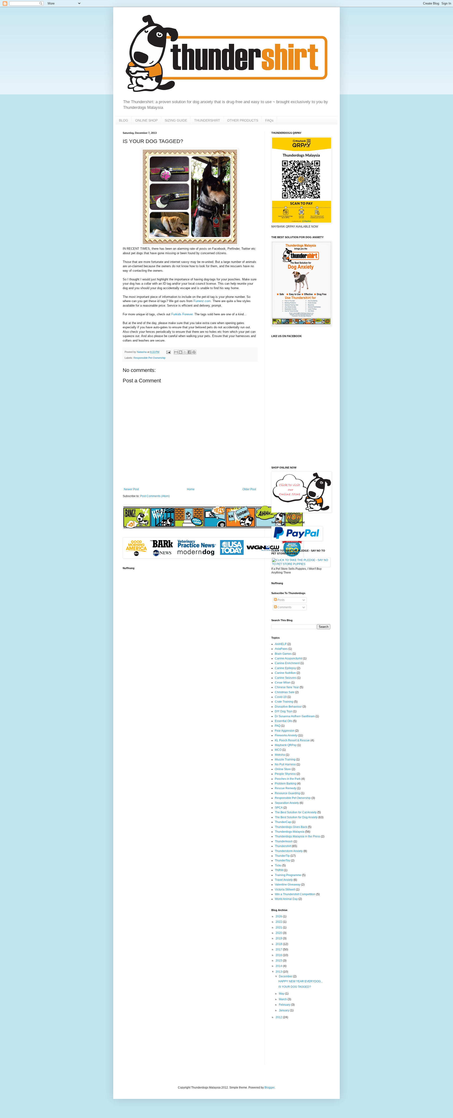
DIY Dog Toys (283, 711)
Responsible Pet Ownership (149, 357)
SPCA (279, 807)
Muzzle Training (285, 759)
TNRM (279, 870)
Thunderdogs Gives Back (291, 827)
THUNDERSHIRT (207, 120)
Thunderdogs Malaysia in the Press (297, 836)
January (284, 1010)
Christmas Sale (284, 692)
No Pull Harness (285, 764)
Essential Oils (283, 721)
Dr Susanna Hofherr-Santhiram (295, 716)
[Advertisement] (286, 1041)
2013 (279, 971)
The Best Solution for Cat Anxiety (296, 812)
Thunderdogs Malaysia (289, 831)
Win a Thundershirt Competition (295, 894)
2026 (279, 916)
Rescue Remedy (285, 788)
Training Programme (288, 875)
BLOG (123, 120)
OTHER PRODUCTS (242, 120)
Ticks (278, 865)
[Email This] (176, 352)
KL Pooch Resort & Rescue (292, 740)
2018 (279, 944)
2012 (279, 1017)
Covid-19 (281, 697)
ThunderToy (282, 860)
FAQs (269, 120)
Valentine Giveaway (287, 884)
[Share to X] (185, 352)
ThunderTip (282, 855)
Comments (284, 607)
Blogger (269, 1087)
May (282, 993)
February (285, 1004)
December (286, 976)
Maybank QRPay (286, 745)
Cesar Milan (282, 682)
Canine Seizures (285, 677)
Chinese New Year (287, 687)
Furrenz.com (202, 301)
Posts (281, 600)
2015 (279, 960)
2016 (279, 955)
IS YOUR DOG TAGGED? (294, 986)
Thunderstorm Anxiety (289, 851)
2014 (279, 966)
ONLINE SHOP (146, 120)
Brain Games (283, 653)
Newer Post (131, 489)
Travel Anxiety (284, 880)
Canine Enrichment (287, 663)
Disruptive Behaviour (288, 706)
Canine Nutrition (285, 673)
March (283, 999)
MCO (278, 749)
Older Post (249, 489)
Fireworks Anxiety (286, 735)
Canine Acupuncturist (288, 658)
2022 (279, 922)
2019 (279, 938)
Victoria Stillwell (285, 889)
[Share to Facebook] (189, 352)
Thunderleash (284, 841)
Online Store (283, 769)
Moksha (280, 754)
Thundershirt (283, 846)
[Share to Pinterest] (194, 352)
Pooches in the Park (288, 778)
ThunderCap (283, 822)
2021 (279, 927)
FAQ (277, 725)
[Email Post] (168, 351)
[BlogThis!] (180, 352)
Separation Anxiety (287, 803)
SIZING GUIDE (176, 120)
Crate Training (284, 701)
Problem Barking (285, 783)
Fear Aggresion (284, 730)
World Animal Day (286, 899)
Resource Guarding (287, 793)
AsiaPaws (281, 648)
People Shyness (285, 774)
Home (191, 489)
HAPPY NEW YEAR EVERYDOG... (300, 981)
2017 (279, 949)
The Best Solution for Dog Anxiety (296, 817)
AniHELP (281, 644)
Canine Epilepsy (285, 668)
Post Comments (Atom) (155, 496)
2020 (279, 933)
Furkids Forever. (182, 314)
